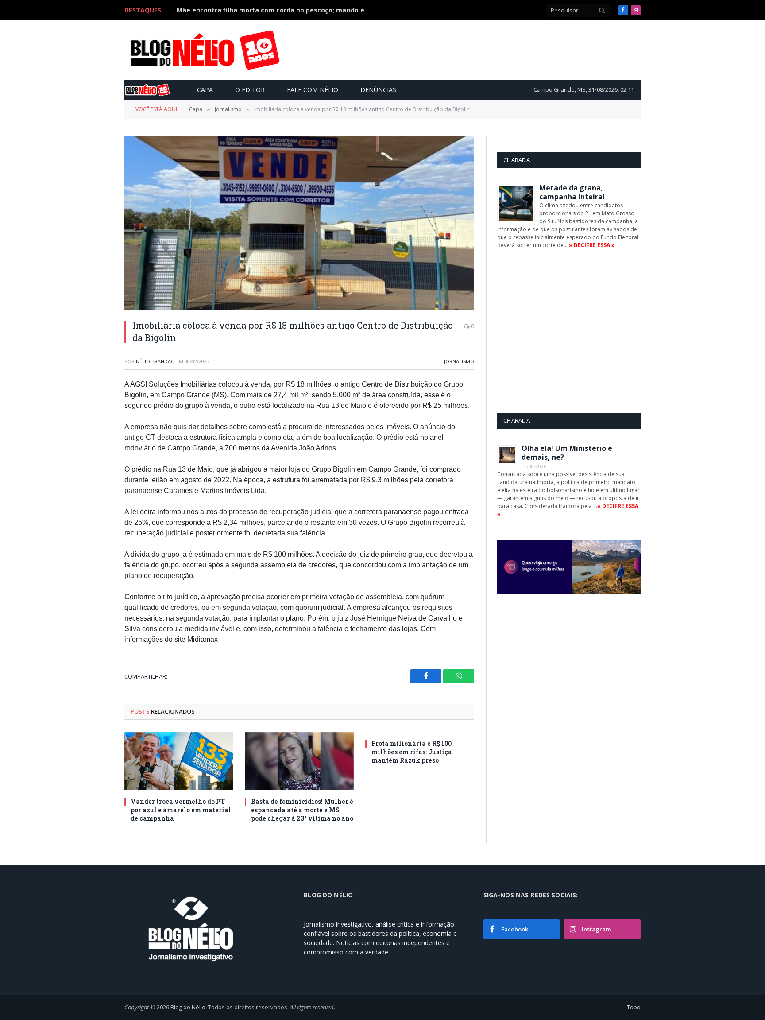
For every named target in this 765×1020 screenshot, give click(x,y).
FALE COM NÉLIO (312, 89)
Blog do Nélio (187, 1007)
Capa (205, 89)
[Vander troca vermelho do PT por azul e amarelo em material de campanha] (178, 761)
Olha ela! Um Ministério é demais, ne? (567, 452)
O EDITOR (250, 89)
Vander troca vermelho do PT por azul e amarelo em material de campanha (181, 809)
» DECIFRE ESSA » (592, 245)
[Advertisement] (477, 50)
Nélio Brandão (155, 361)
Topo (634, 1007)
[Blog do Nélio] (204, 50)
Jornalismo (459, 361)
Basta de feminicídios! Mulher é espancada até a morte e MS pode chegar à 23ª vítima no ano (302, 809)
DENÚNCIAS (378, 89)
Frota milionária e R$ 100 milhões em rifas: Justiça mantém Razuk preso (411, 751)
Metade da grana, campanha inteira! (572, 192)
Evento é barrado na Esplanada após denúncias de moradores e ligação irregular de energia (276, 10)
